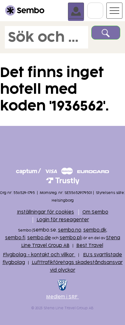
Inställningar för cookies (45, 212)
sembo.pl (70, 238)
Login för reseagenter (63, 220)
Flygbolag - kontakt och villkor (39, 255)
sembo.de (39, 238)
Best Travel (89, 245)
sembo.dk (94, 230)
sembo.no (69, 230)
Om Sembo (95, 212)
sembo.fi (15, 238)
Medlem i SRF (62, 297)
